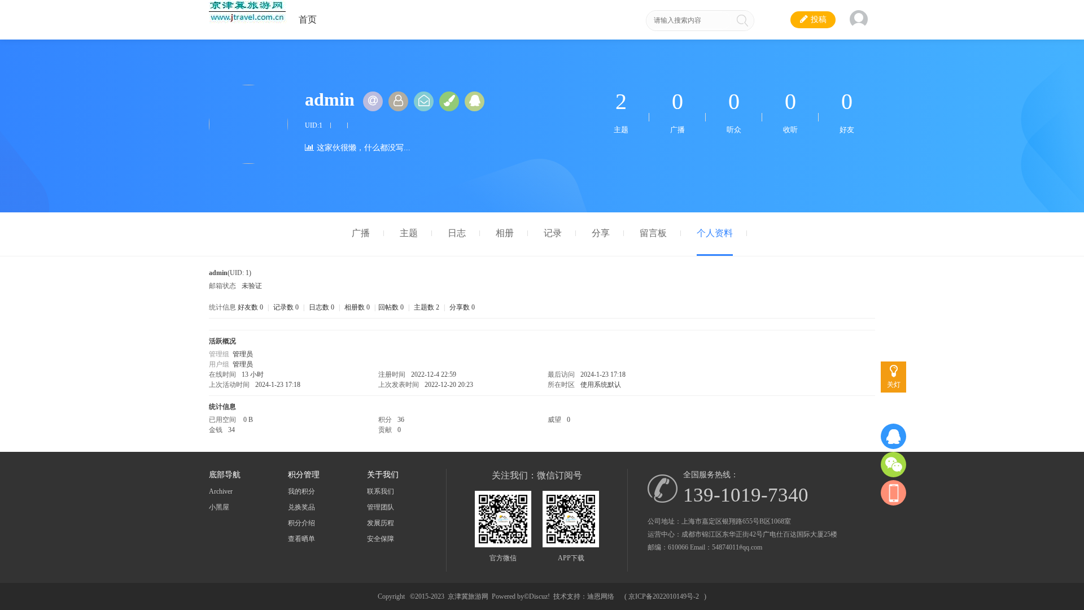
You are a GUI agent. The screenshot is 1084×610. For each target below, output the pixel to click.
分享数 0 (462, 307)
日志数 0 (321, 307)
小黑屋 (219, 507)
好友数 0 (250, 307)
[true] (742, 20)
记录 (553, 233)
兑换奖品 (301, 507)
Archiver (221, 491)
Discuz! (539, 596)
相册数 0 (357, 307)
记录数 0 (286, 307)
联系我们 (380, 491)
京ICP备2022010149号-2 (663, 596)
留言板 (653, 233)
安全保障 (380, 539)
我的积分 (301, 491)
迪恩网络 (600, 596)
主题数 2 (426, 307)
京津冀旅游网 (468, 596)
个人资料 (715, 233)
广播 (361, 233)
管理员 (243, 354)
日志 (457, 233)
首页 (308, 19)
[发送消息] (424, 101)
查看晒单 (301, 539)
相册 (505, 233)
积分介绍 (301, 523)
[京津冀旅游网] (248, 21)
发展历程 (380, 523)
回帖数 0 (391, 307)
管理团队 (380, 507)
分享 (601, 233)
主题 (409, 233)
